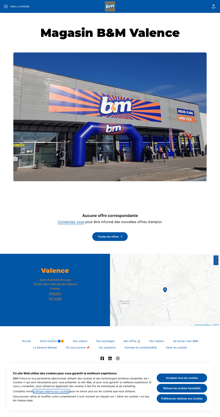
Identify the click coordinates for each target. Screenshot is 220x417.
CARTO (215, 324)
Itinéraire (55, 293)
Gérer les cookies (176, 347)
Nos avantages (105, 341)
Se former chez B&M (185, 341)
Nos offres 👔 (132, 341)
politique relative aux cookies (51, 391)
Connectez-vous (71, 222)
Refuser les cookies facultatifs (182, 388)
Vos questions (107, 347)
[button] (213, 6)
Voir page (55, 298)
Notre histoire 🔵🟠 (52, 341)
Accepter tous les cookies (182, 378)
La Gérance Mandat (45, 347)
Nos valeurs (80, 341)
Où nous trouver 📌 (78, 347)
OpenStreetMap (203, 324)
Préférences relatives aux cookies (182, 398)
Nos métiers (156, 341)
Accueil (26, 341)
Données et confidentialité (141, 347)
